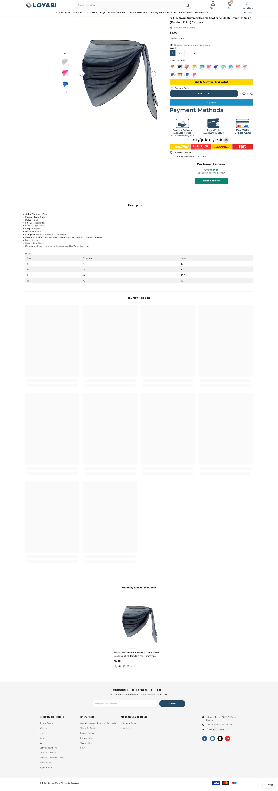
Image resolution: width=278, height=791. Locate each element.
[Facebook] (204, 738)
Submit (172, 703)
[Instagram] (212, 738)
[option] (118, 73)
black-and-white (119, 666)
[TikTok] (220, 738)
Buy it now (211, 102)
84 (84, 275)
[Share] (250, 93)
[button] (82, 73)
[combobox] (129, 5)
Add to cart (204, 93)
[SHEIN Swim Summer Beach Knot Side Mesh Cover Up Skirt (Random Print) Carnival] (139, 622)
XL (28, 280)
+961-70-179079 (224, 724)
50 (182, 280)
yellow (128, 666)
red (124, 666)
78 (84, 269)
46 (182, 264)
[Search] (133, 5)
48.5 (183, 275)
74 (84, 264)
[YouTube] (228, 738)
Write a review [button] (211, 180)
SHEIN (181, 38)
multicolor (115, 666)
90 (84, 280)
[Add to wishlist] (244, 93)
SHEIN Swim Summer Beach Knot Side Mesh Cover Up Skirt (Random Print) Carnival (136, 654)
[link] (52, 380)
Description (135, 205)
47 (182, 269)
